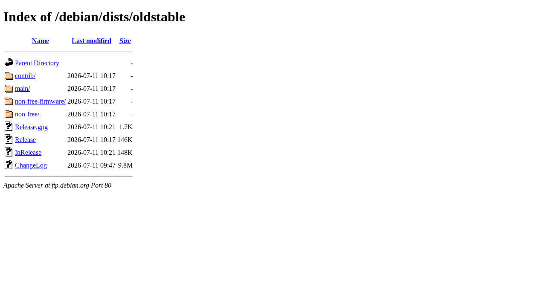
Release (25, 139)
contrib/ (25, 75)
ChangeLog (31, 165)
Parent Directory (37, 63)
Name (40, 40)
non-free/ (27, 114)
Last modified (91, 40)
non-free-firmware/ (40, 101)
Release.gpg (31, 126)
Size (125, 40)
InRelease (28, 152)
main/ (22, 88)
